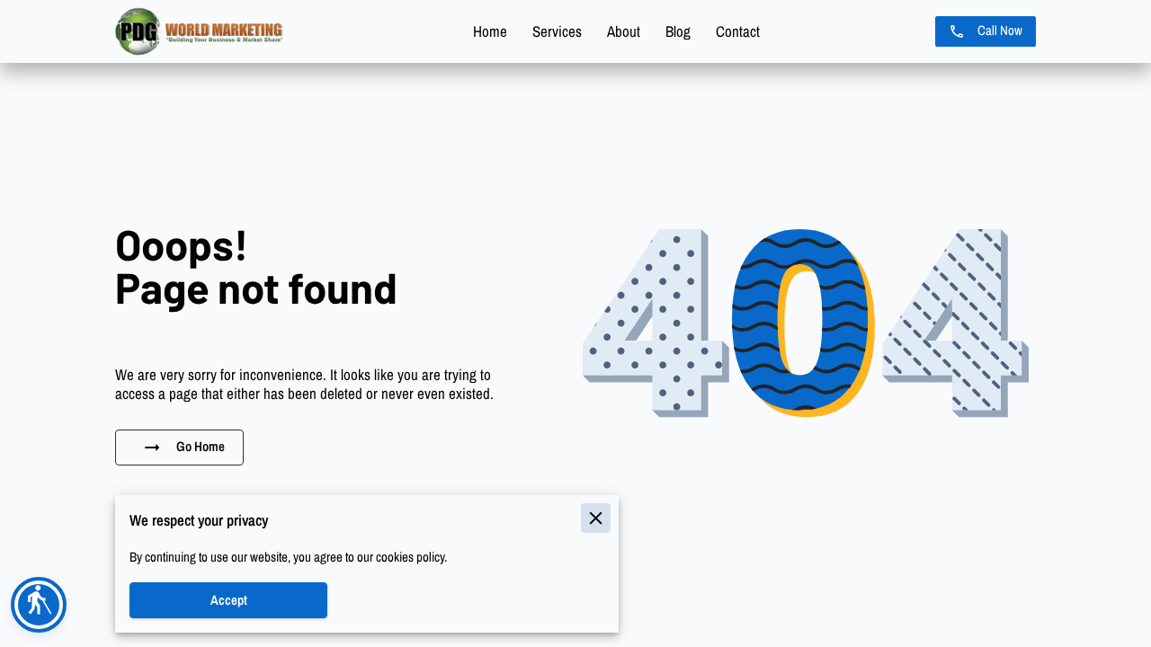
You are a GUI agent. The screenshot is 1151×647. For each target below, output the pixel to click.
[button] (38, 605)
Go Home (200, 447)
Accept (228, 600)
